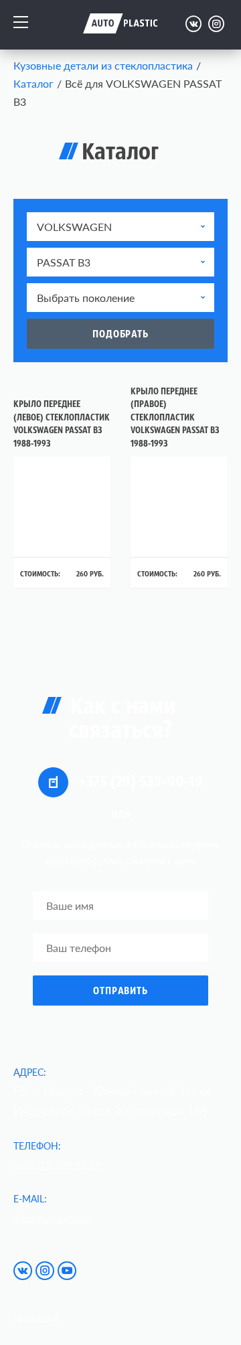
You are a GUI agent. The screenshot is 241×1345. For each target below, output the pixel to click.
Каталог (33, 83)
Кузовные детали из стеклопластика (103, 65)
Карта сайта (35, 1317)
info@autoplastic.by (53, 1218)
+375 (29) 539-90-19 (139, 783)
